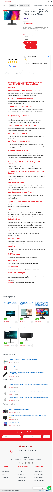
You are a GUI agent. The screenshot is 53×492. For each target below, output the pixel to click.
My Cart (20, 471)
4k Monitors (15, 282)
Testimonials (5, 471)
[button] (20, 10)
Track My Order (22, 477)
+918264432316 (35, 453)
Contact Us (5, 477)
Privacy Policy (38, 483)
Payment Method (38, 471)
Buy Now (31, 47)
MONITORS (12, 5)
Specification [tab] (19, 73)
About (3, 469)
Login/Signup (21, 469)
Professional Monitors (24, 5)
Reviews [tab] (31, 73)
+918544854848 (26, 453)
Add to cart (31, 42)
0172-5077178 (18, 453)
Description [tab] (6, 73)
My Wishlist (21, 474)
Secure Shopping (38, 474)
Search (45, 1)
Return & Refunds (38, 477)
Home (4, 5)
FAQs (35, 469)
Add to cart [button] (16, 322)
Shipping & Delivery (39, 480)
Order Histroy (21, 480)
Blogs (3, 474)
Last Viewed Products (24, 483)
